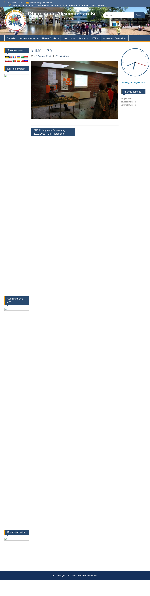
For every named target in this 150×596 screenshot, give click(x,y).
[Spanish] (18, 61)
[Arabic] (22, 57)
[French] (14, 57)
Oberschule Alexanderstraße (62, 13)
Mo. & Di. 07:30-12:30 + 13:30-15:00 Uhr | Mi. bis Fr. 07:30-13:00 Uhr (71, 5)
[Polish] (11, 61)
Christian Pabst (62, 56)
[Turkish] (22, 61)
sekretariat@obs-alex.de (41, 2)
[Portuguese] (14, 61)
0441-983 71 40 (14, 2)
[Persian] (7, 61)
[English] (11, 57)
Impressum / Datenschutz (114, 38)
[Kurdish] (26, 57)
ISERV (95, 38)
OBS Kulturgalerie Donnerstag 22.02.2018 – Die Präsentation (49, 132)
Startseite (11, 38)
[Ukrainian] (18, 57)
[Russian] (26, 61)
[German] (7, 57)
